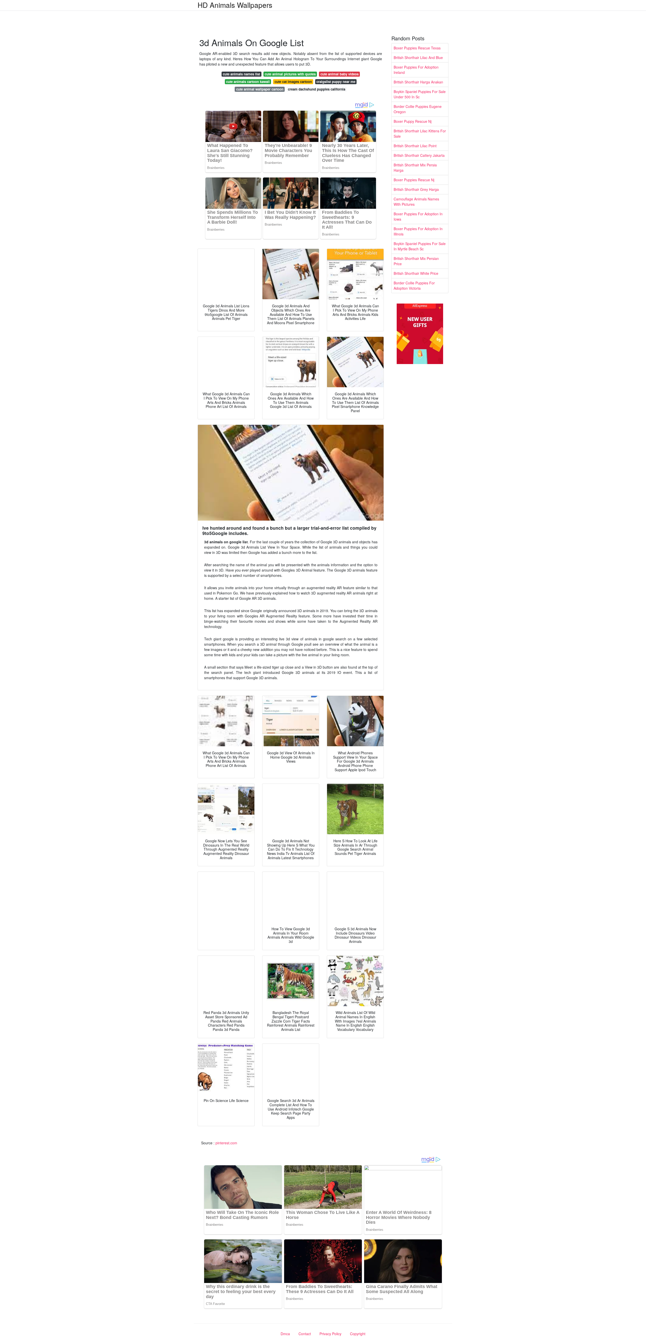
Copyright (357, 1333)
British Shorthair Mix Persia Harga (415, 167)
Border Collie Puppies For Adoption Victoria (414, 285)
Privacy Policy (330, 1333)
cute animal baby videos (339, 74)
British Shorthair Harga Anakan (418, 81)
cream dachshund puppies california (316, 89)
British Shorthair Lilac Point (415, 145)
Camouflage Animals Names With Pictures (416, 201)
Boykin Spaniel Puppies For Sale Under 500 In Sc (420, 94)
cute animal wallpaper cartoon (259, 89)
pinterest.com (226, 1142)
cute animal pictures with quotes (290, 74)
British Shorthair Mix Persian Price (416, 261)
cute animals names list (241, 74)
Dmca (285, 1333)
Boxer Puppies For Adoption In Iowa (418, 216)
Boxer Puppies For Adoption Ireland (416, 70)
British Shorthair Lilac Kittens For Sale (420, 133)
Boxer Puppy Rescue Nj (413, 121)
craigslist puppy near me (335, 81)
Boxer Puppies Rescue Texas (417, 47)
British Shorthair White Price (416, 273)
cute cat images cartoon (293, 81)
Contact (305, 1333)
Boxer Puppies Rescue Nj (414, 179)
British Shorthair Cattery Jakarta (419, 155)
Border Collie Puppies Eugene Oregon (418, 109)
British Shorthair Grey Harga (416, 189)
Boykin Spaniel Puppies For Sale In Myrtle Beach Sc (420, 246)
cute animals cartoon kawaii (248, 81)
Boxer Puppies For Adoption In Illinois (418, 231)
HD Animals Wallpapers (235, 5)
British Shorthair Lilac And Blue (418, 57)
